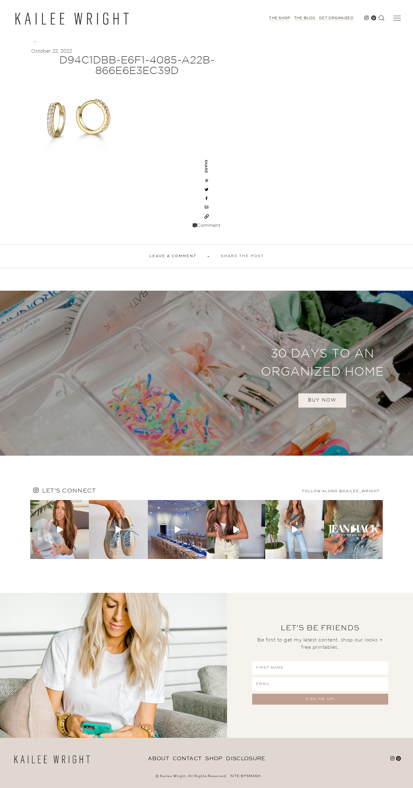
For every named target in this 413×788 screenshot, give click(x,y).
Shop (213, 758)
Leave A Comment (173, 256)
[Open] (59, 529)
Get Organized (336, 18)
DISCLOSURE (245, 758)
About (158, 758)
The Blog (304, 18)
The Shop (279, 18)
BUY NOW (322, 400)
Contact (187, 758)
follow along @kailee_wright (341, 491)
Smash (253, 776)
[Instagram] (83, 553)
